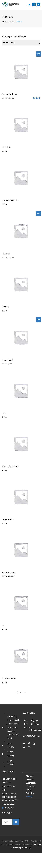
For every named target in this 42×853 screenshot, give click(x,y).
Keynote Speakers (34, 722)
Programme (34, 730)
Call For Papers (27, 724)
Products (11, 21)
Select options (21, 550)
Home (4, 21)
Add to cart (21, 72)
